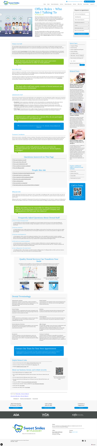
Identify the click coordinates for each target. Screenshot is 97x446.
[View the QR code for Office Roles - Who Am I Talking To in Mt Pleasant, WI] (52, 276)
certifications (59, 77)
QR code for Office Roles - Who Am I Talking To (19, 396)
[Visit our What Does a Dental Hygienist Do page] (39, 289)
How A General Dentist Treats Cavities (77, 114)
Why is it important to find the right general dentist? (23, 177)
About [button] (48, 4)
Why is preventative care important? (20, 183)
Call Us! (90, 1)
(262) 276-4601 (47, 35)
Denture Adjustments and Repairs (77, 49)
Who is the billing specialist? (18, 167)
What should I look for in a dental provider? (21, 175)
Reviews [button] (74, 4)
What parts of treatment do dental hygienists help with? (24, 173)
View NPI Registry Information (38, 383)
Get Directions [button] (15, 407)
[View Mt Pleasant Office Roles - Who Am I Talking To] (16, 36)
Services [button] (61, 4)
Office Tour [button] (80, 4)
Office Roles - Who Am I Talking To (22, 393)
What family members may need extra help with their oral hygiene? (26, 185)
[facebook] (83, 441)
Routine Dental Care (74, 173)
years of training (24, 51)
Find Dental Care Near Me (76, 178)
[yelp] (85, 441)
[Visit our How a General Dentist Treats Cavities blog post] (77, 112)
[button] (1, 444)
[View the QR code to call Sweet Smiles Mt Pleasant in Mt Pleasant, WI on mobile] (77, 195)
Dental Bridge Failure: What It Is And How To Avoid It (77, 142)
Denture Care (73, 171)
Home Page (35, 364)
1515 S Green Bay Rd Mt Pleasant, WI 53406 (75, 1)
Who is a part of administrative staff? (20, 163)
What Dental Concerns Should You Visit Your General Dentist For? (77, 86)
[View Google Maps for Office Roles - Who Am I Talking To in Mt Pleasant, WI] (30, 277)
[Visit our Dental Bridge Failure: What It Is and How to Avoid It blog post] (77, 139)
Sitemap (16, 441)
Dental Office (73, 175)
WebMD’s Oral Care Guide (21, 366)
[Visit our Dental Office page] (24, 289)
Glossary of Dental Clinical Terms (33, 362)
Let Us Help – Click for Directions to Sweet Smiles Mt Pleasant (30, 279)
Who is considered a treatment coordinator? (22, 165)
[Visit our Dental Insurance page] (53, 289)
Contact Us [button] (92, 4)
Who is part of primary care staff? (19, 160)
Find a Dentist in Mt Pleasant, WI (77, 58)
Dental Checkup (74, 47)
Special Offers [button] (86, 4)
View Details (22, 385)
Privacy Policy (12, 441)
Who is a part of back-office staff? (19, 162)
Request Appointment (48, 407)
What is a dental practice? (18, 181)
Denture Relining (74, 51)
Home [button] (45, 4)
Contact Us (81, 407)
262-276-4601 (19, 352)
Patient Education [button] (68, 4)
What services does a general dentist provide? (22, 179)
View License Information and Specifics (29, 381)
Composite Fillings (74, 45)
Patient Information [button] (54, 4)
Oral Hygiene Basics (74, 53)
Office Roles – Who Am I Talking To (77, 55)
